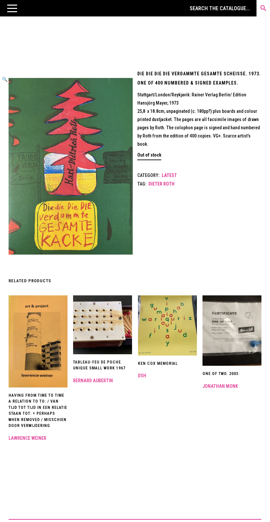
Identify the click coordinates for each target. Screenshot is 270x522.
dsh (142, 375)
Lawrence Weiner (27, 438)
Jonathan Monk (220, 386)
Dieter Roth (161, 183)
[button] (12, 8)
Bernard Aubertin (93, 380)
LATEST (169, 175)
